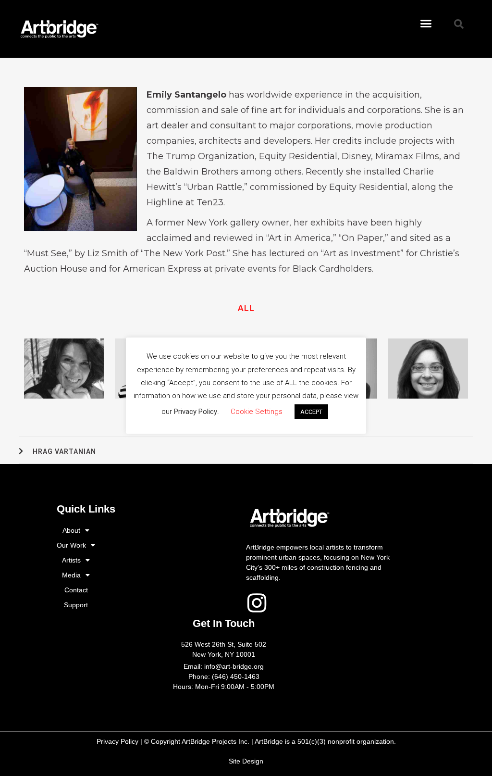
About (71, 530)
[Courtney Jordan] (428, 368)
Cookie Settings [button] (257, 411)
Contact (76, 590)
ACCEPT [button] (311, 411)
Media (71, 575)
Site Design (246, 761)
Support (76, 605)
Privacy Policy (117, 741)
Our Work (71, 545)
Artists (71, 560)
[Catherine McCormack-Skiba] (64, 368)
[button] (426, 23)
